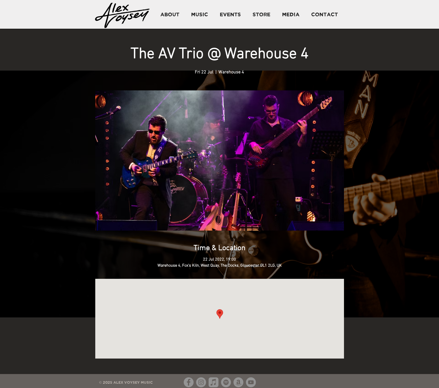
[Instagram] (201, 382)
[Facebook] (189, 382)
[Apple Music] (213, 382)
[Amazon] (238, 382)
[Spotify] (226, 382)
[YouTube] (251, 382)
